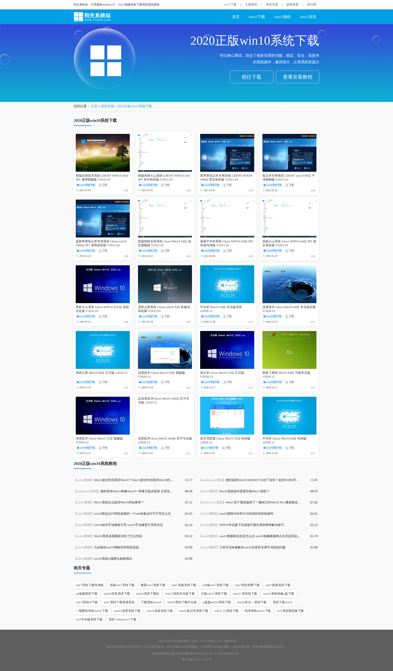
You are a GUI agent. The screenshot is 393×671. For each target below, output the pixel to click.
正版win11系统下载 (214, 593)
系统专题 (272, 4)
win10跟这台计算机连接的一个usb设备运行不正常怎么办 (122, 513)
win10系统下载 (87, 185)
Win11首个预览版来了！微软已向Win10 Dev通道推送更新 (250, 502)
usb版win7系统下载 (215, 585)
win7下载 (230, 4)
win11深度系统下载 (127, 610)
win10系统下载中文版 (182, 602)
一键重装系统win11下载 (92, 610)
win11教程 (282, 17)
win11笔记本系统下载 (193, 610)
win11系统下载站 (147, 593)
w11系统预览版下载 (290, 610)
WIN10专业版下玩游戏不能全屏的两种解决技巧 (241, 524)
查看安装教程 (297, 77)
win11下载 (257, 17)
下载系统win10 (151, 602)
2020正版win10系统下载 (134, 106)
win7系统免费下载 (247, 585)
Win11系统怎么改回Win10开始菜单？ (109, 502)
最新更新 (292, 4)
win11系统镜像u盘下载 (278, 593)
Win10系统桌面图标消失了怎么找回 (108, 536)
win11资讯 (308, 17)
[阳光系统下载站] (94, 17)
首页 (235, 17)
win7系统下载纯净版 (90, 585)
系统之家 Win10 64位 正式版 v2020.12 (102, 372)
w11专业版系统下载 (89, 619)
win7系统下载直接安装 (119, 602)
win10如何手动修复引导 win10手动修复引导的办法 (118, 524)
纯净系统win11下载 (258, 610)
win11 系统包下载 (245, 593)
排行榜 (311, 4)
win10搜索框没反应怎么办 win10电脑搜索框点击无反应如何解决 (250, 536)
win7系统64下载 (87, 602)
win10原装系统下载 (117, 593)
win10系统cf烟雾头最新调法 (103, 558)
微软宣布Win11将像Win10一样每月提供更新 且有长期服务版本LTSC (125, 491)
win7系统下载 (211, 447)
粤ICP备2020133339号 (196, 659)
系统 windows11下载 (122, 619)
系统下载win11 (283, 602)
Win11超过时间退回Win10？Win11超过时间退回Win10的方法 (125, 480)
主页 (94, 106)
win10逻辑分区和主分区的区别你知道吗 (236, 513)
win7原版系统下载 (184, 585)
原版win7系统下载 (122, 585)
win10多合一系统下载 (252, 602)
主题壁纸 (251, 4)
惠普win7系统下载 (153, 585)
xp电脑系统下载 (86, 593)
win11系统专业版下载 (180, 593)
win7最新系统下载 (278, 585)
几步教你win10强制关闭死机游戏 (106, 547)
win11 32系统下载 (226, 610)
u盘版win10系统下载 (217, 602)
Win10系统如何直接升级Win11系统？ (234, 491)
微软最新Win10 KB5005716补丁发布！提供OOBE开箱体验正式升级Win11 (250, 480)
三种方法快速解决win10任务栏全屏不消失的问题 (242, 547)
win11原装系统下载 (160, 610)
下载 (104, 185)
